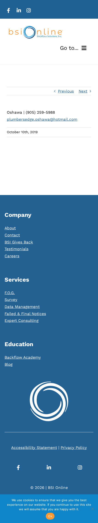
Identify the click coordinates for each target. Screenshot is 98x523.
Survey (11, 299)
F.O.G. (10, 292)
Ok (50, 516)
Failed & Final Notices (25, 313)
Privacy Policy (74, 447)
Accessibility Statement (34, 447)
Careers (12, 256)
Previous (66, 91)
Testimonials (16, 249)
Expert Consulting (22, 320)
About (10, 228)
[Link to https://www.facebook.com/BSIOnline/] (8, 10)
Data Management (22, 306)
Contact (12, 235)
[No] (92, 508)
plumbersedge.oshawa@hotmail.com (42, 119)
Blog (9, 364)
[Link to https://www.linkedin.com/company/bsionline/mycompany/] (19, 10)
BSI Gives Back (19, 242)
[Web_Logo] (35, 27)
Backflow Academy (23, 357)
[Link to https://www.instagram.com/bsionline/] (28, 10)
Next (83, 91)
